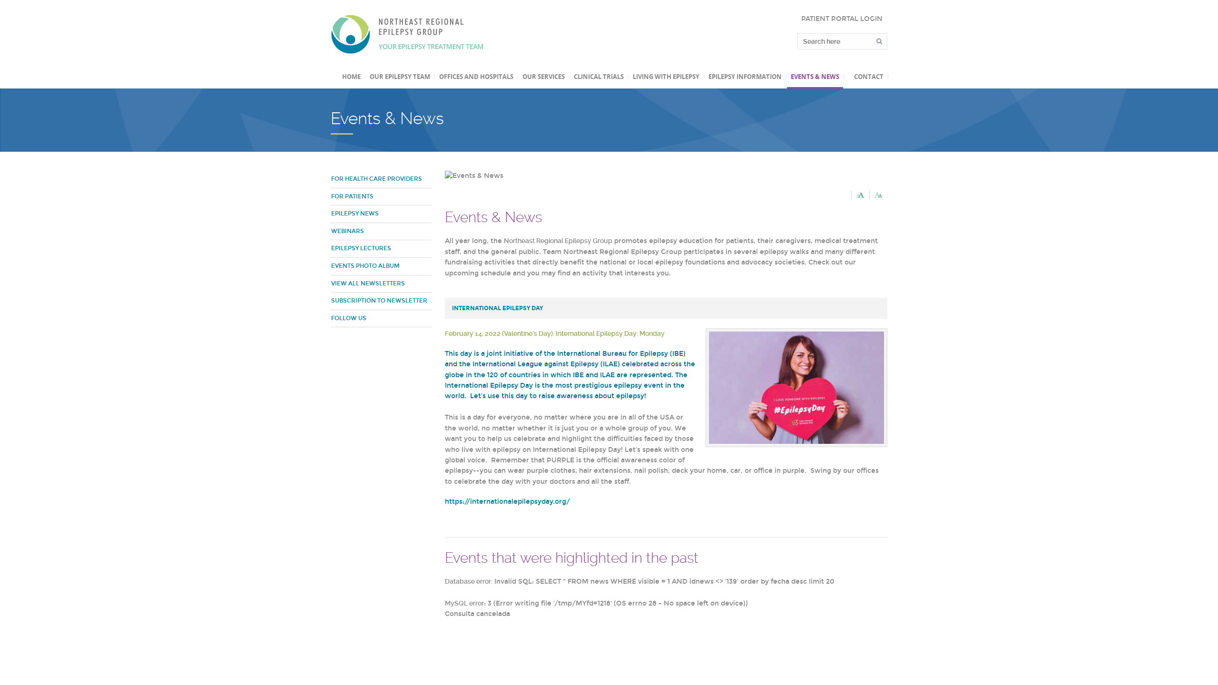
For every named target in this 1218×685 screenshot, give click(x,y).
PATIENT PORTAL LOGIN (842, 19)
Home (351, 76)
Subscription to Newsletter (379, 300)
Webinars (347, 231)
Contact (869, 76)
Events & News (815, 76)
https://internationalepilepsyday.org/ (508, 502)
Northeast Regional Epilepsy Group (407, 34)
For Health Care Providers (376, 179)
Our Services (543, 76)
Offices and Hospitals (476, 76)
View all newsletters (368, 283)
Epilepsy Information (745, 76)
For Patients (352, 196)
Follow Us (348, 318)
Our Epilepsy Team (400, 76)
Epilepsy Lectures (361, 248)
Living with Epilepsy (666, 76)
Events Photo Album (365, 266)
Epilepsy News (355, 213)
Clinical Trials (599, 76)
